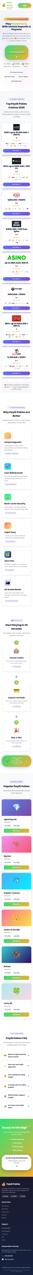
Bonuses (4, 1215)
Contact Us (5, 1234)
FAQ (3, 1237)
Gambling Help (6, 1228)
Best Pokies (5, 1209)
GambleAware (6, 1231)
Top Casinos (5, 1206)
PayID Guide (5, 1212)
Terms (4, 1240)
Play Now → (17, 831)
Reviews (4, 1218)
